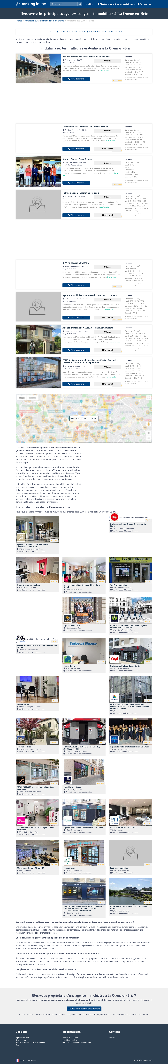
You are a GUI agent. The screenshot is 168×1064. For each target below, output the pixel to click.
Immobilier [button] (89, 4)
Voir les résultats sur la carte (84, 418)
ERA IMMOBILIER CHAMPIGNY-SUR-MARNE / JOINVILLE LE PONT (81, 748)
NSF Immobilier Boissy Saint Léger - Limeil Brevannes (35, 829)
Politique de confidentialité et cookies (76, 1042)
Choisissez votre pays (27, 1060)
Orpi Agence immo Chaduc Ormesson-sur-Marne (128, 525)
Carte (108, 61)
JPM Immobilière (24, 747)
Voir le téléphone (77, 79)
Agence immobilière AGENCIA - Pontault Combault (87, 327)
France (19, 20)
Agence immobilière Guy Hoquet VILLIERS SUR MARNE (37, 646)
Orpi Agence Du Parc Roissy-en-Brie (125, 666)
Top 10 (51, 31)
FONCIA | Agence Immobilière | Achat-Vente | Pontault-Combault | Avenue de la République (90, 361)
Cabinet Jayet (69, 868)
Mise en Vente (23, 704)
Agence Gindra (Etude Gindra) (77, 159)
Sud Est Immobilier (118, 585)
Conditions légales (69, 1040)
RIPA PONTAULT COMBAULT (76, 262)
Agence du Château (71, 625)
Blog (17, 1045)
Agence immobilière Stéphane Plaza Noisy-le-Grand (83, 586)
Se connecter (145, 4)
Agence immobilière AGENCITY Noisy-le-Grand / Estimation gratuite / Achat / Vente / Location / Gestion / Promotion (83, 908)
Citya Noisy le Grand (72, 787)
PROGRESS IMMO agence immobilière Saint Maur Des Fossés (35, 788)
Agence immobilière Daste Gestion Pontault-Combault (89, 295)
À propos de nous (23, 1038)
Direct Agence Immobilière (28, 585)
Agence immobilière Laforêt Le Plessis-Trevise (86, 56)
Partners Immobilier (119, 868)
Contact (112, 1038)
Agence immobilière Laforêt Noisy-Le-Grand (129, 747)
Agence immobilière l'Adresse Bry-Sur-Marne (83, 828)
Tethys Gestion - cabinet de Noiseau (80, 193)
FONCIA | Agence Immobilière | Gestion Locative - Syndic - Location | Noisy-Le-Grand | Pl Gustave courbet (130, 706)
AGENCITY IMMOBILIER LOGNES (123, 828)
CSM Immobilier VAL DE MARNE (30, 868)
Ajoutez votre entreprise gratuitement (117, 4)
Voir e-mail (108, 149)
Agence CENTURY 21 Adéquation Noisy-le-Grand (128, 907)
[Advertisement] (84, 103)
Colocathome (69, 666)
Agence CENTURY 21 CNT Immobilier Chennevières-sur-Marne (32, 546)
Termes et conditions (70, 1038)
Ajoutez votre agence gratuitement (84, 1008)
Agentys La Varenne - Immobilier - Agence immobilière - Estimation (128, 626)
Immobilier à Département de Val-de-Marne (44, 20)
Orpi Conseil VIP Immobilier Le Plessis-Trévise (85, 126)
